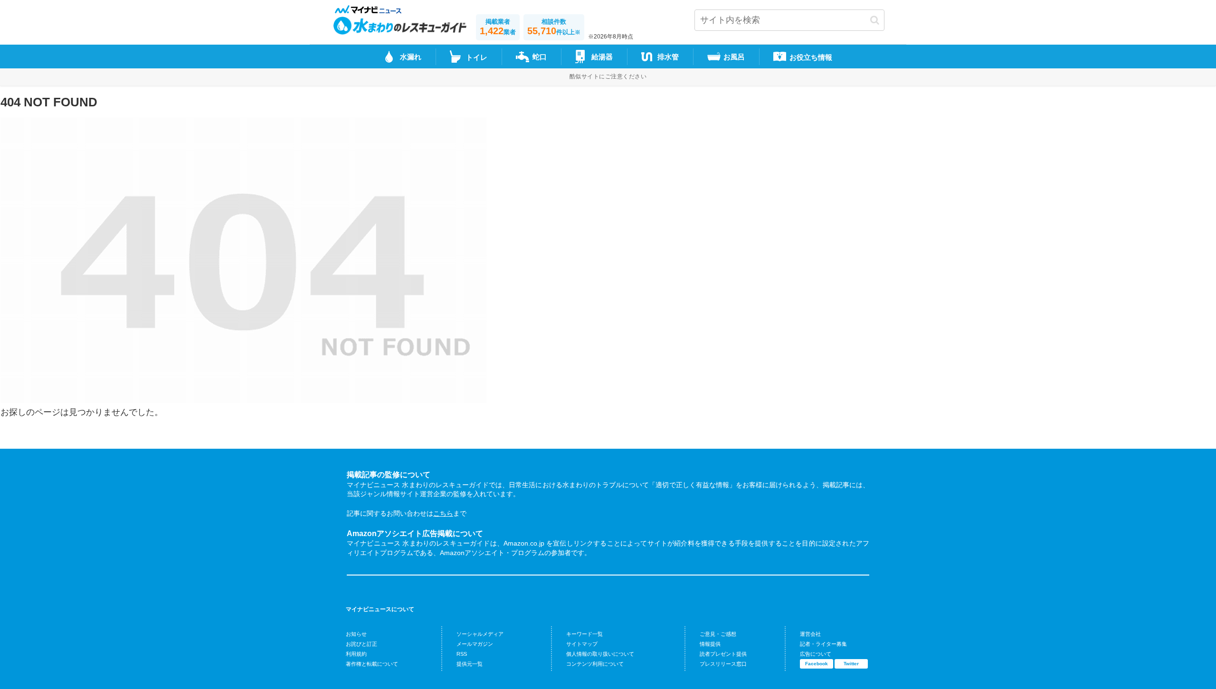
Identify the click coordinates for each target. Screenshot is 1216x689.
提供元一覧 (469, 664)
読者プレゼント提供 (723, 654)
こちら (443, 513)
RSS (461, 654)
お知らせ (356, 634)
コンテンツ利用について (595, 664)
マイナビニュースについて (380, 609)
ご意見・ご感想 (718, 634)
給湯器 (602, 57)
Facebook (816, 663)
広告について (815, 654)
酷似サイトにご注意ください (608, 76)
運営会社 (810, 634)
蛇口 (539, 57)
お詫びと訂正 (361, 644)
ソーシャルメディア (480, 634)
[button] (874, 20)
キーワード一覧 (584, 634)
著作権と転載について (372, 664)
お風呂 (734, 57)
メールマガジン (474, 644)
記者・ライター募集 (823, 644)
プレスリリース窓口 (723, 664)
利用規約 (356, 654)
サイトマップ (582, 644)
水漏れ (410, 57)
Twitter (851, 663)
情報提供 (710, 644)
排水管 (668, 57)
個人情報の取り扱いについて (600, 654)
